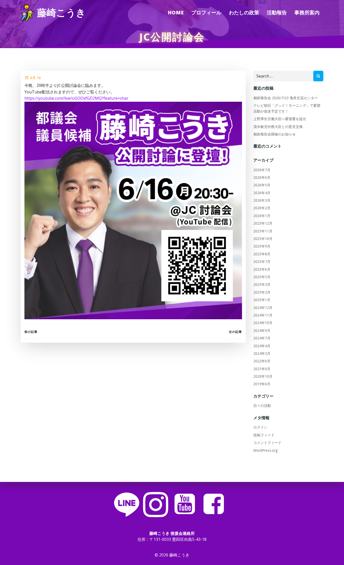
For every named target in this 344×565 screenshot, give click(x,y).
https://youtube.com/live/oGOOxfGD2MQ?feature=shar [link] (76, 98)
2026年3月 (261, 200)
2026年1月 (261, 215)
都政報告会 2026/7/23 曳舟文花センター (285, 97)
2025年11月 (262, 231)
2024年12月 (262, 307)
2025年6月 (261, 269)
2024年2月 (261, 353)
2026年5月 (261, 185)
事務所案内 (307, 12)
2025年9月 (261, 246)
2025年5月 (261, 276)
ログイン (260, 427)
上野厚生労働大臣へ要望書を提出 (279, 118)
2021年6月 (261, 368)
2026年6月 (261, 177)
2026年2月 (261, 207)
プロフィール (206, 12)
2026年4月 (261, 192)
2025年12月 (262, 223)
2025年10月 (262, 238)
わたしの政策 (244, 12)
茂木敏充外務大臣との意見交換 (278, 126)
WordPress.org (265, 450)
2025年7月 (261, 261)
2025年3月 (261, 284)
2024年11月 (262, 315)
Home (176, 12)
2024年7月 (261, 338)
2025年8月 (261, 254)
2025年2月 (261, 292)
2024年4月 (261, 345)
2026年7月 (261, 169)
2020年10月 (262, 376)
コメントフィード (267, 442)
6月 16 (35, 77)
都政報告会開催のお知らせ (274, 134)
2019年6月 (261, 383)
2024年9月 (261, 330)
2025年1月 (261, 299)
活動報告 (277, 12)
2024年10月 (262, 322)
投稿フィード (263, 435)
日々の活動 (262, 405)
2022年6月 (261, 361)
